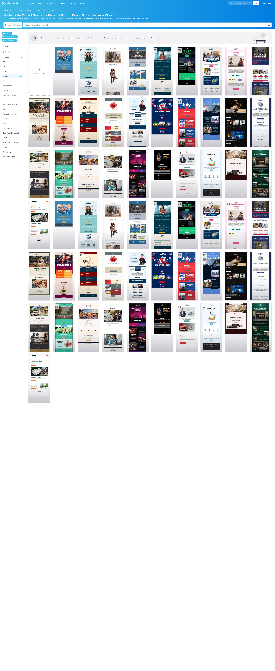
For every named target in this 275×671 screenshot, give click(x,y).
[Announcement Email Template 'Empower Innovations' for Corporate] (89, 71)
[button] (21, 46)
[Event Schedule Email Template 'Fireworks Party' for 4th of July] (187, 122)
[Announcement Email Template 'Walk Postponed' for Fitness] (64, 71)
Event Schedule (25, 10)
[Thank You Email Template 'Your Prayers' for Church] (236, 173)
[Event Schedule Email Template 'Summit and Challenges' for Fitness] (64, 122)
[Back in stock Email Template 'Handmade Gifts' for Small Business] (39, 122)
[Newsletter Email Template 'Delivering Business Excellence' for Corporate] (138, 122)
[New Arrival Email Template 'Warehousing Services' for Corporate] (261, 71)
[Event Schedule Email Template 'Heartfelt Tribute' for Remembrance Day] (113, 122)
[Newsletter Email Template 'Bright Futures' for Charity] (211, 71)
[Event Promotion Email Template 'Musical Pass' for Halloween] (138, 173)
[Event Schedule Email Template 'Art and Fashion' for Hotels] (261, 173)
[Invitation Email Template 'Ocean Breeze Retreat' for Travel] (113, 173)
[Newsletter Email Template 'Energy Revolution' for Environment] (211, 122)
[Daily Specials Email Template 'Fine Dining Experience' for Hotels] (89, 173)
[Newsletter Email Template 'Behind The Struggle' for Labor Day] (138, 71)
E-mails (17, 25)
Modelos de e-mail (9, 10)
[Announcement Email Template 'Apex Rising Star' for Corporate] (261, 122)
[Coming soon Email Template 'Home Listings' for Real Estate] (39, 225)
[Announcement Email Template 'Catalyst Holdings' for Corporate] (162, 71)
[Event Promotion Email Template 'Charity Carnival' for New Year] (64, 173)
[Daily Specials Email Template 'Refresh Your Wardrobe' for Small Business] (113, 71)
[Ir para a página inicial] (9, 3)
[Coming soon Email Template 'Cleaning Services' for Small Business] (211, 173)
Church (37, 10)
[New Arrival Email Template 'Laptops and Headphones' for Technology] (236, 122)
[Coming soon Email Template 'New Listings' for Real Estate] (39, 173)
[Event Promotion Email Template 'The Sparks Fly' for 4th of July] (162, 122)
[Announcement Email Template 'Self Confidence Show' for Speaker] (162, 173)
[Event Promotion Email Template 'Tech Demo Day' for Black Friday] (187, 71)
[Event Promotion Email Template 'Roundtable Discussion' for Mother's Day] (236, 71)
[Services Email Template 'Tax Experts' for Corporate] (187, 173)
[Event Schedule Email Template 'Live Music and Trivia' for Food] (89, 122)
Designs (8, 25)
